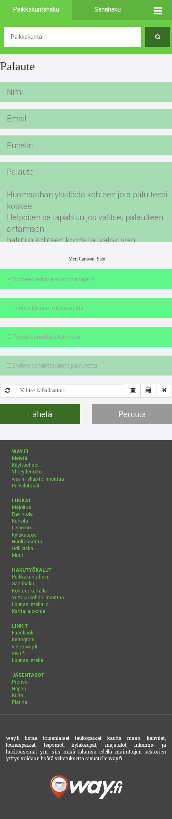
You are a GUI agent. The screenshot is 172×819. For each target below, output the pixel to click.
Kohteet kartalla (29, 591)
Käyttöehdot (25, 465)
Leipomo (21, 528)
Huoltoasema (27, 542)
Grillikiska (22, 548)
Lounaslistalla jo (30, 604)
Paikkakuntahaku (31, 577)
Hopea (19, 689)
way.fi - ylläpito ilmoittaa (38, 479)
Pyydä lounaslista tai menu (45, 337)
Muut (17, 555)
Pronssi (20, 682)
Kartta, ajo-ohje (28, 611)
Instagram (23, 639)
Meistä (19, 458)
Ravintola (22, 514)
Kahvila (20, 521)
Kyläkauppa (24, 535)
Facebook (22, 633)
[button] (157, 10)
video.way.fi (24, 647)
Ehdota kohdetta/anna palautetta (54, 365)
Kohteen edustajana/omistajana (53, 279)
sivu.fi (18, 653)
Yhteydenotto (27, 472)
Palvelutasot (26, 486)
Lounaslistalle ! (29, 660)
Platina (19, 702)
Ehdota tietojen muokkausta (47, 308)
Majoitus (21, 507)
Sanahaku (23, 583)
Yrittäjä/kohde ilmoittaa (38, 597)
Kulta (17, 695)
